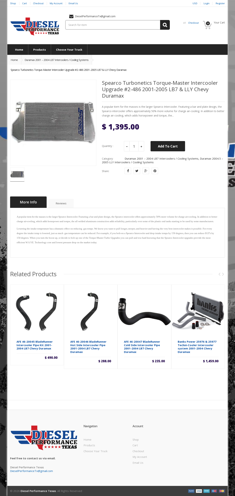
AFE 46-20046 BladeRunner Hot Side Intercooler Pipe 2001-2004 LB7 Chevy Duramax (88, 347)
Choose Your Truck (95, 451)
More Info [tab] (28, 202)
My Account (140, 457)
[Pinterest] (155, 171)
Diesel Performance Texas (38, 491)
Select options (198, 360)
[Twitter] (137, 171)
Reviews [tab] (61, 203)
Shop (136, 439)
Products (89, 445)
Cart (135, 445)
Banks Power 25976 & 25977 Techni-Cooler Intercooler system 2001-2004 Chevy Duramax (197, 347)
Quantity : (107, 146)
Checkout (138, 451)
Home (14, 60)
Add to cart (36, 357)
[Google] (146, 171)
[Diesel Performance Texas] (35, 26)
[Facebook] (128, 171)
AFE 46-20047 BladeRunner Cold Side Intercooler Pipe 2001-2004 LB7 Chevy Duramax (142, 347)
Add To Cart (168, 146)
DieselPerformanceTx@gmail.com (31, 471)
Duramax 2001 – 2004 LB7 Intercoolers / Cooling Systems (56, 60)
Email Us (138, 462)
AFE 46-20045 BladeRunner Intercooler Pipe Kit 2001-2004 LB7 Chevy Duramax (35, 345)
